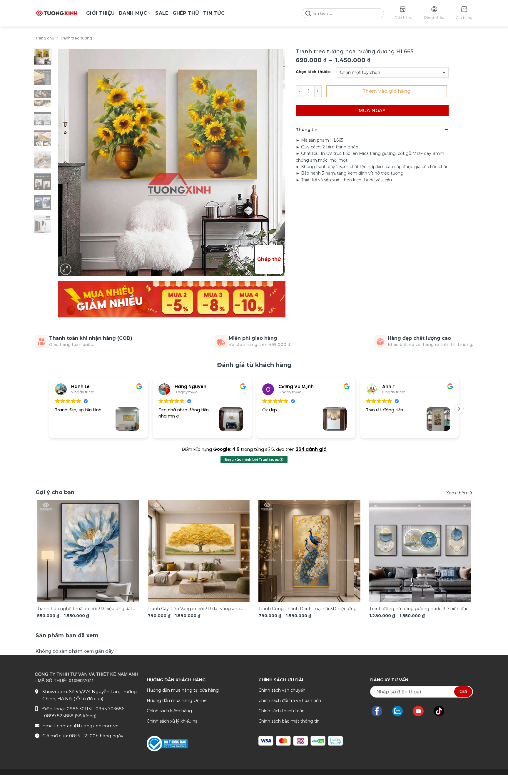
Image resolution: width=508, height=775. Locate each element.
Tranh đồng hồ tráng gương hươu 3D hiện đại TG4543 (418, 609)
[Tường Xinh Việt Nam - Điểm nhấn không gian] (56, 13)
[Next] (459, 542)
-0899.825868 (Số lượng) (69, 715)
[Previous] (49, 542)
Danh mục (133, 13)
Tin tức (214, 13)
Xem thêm (458, 493)
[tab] (67, 635)
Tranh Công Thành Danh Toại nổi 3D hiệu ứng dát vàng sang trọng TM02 (307, 609)
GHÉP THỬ (186, 13)
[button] (464, 13)
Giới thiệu (100, 13)
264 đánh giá (311, 449)
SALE (161, 13)
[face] (380, 711)
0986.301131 (80, 708)
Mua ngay (372, 110)
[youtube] (421, 711)
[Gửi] (308, 13)
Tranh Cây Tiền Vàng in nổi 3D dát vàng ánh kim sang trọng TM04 (194, 609)
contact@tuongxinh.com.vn (87, 725)
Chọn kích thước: (313, 72)
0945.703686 (110, 708)
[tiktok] (442, 711)
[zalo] (400, 711)
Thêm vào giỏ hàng (386, 91)
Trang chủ (45, 38)
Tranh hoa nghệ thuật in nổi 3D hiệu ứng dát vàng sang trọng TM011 (84, 609)
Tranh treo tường (76, 38)
